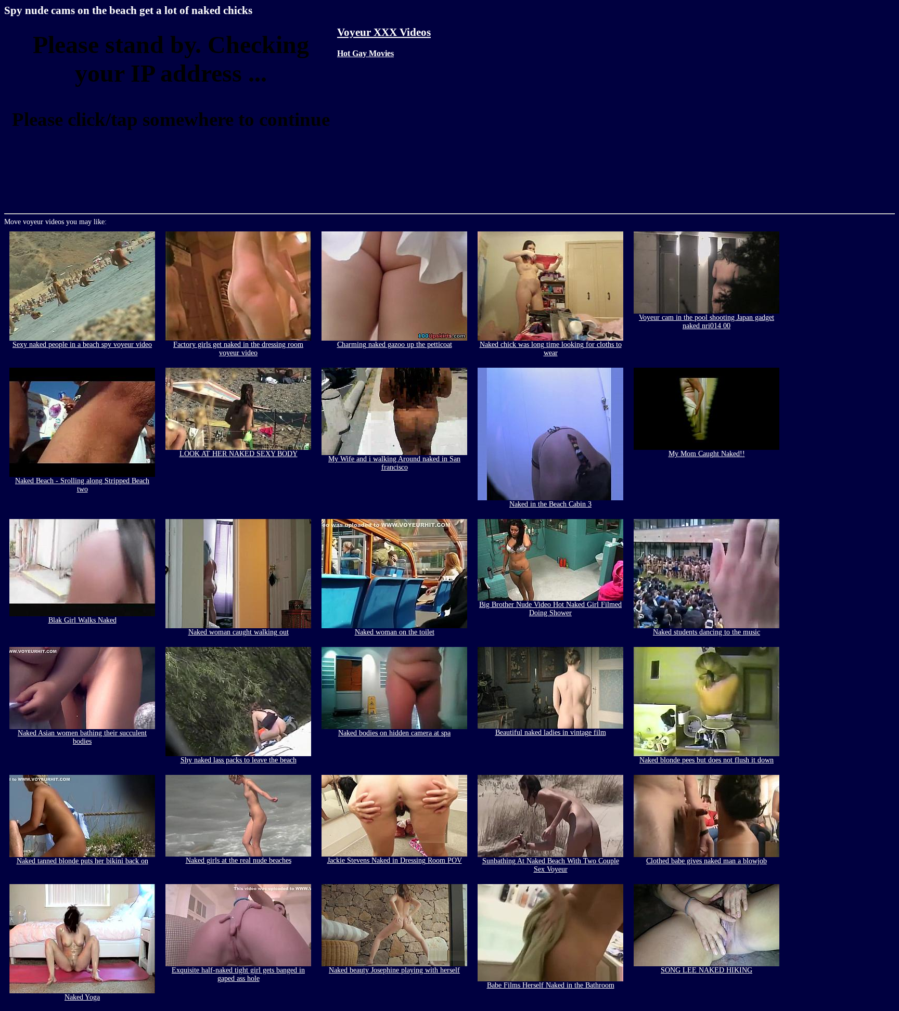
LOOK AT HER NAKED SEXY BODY (238, 454)
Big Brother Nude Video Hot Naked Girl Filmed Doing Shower (550, 609)
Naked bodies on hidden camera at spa (394, 733)
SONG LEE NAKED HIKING (706, 970)
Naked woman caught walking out (238, 632)
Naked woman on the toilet (394, 632)
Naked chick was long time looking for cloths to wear (551, 349)
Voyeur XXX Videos (384, 32)
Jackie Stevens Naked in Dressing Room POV (394, 860)
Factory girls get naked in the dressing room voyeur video (238, 349)
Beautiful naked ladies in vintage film (550, 732)
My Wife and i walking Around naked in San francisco (394, 463)
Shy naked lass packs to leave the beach (239, 760)
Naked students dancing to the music (706, 632)
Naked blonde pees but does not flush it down (706, 760)
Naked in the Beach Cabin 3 (550, 504)
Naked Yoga (82, 997)
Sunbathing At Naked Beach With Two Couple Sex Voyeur (550, 865)
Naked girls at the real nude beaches (238, 860)
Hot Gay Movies (365, 53)
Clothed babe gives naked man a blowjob (706, 861)
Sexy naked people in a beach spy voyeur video (82, 344)
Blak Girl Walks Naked (82, 620)
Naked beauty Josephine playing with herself (394, 970)
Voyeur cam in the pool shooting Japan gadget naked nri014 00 (706, 322)
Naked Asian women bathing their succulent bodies (82, 737)
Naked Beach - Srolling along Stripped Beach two (82, 485)
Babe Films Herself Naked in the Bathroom (550, 985)
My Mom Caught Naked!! (707, 454)
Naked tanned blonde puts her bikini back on (82, 861)
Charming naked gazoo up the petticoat (394, 344)
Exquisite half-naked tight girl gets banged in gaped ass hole (238, 974)
